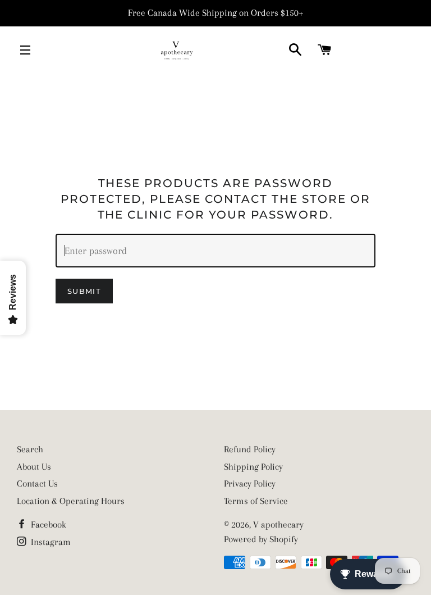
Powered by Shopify (261, 539)
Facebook (47, 524)
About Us (34, 466)
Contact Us (37, 483)
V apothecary (278, 524)
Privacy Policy (250, 483)
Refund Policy (250, 449)
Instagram (50, 542)
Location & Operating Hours (71, 501)
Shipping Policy (253, 466)
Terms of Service (256, 501)
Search (30, 449)
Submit (84, 291)
